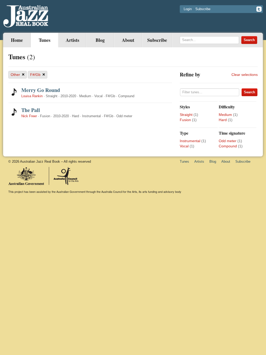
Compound (228, 146)
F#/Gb (37, 74)
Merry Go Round (40, 90)
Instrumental (190, 141)
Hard (223, 120)
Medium (225, 115)
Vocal (184, 146)
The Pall (30, 110)
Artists (72, 40)
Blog (100, 40)
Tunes (44, 40)
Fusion (185, 120)
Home (17, 40)
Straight (186, 115)
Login (188, 9)
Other (18, 74)
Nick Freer (29, 116)
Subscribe (202, 9)
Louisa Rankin (32, 96)
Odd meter (227, 141)
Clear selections (244, 75)
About (128, 40)
